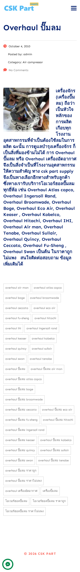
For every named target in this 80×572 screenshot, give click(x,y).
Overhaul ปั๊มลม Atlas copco (23, 379)
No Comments (18, 70)
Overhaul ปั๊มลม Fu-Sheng (21, 419)
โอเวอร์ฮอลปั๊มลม (16, 501)
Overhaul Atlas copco (48, 287)
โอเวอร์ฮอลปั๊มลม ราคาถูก (49, 501)
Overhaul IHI (13, 328)
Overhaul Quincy (15, 348)
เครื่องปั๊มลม (50, 490)
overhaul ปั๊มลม (15, 369)
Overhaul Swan (14, 358)
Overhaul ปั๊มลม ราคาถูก (20, 470)
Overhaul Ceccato (16, 308)
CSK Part (47, 554)
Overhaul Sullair (42, 348)
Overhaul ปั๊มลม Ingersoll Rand (24, 430)
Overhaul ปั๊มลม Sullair (54, 450)
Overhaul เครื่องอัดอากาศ (21, 490)
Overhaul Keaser (15, 338)
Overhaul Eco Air (44, 308)
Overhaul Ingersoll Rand (41, 328)
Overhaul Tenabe (41, 358)
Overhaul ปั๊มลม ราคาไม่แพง (23, 480)
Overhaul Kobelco (43, 338)
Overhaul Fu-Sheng (17, 318)
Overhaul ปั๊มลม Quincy (20, 450)
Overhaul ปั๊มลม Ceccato (21, 409)
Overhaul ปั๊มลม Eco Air (57, 409)
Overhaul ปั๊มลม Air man (46, 369)
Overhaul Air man (16, 287)
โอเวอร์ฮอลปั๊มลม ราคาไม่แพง (24, 511)
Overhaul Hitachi (45, 318)
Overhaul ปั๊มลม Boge (19, 389)
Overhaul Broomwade (44, 297)
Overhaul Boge (15, 297)
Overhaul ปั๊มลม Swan (19, 460)
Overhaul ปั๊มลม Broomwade (24, 399)
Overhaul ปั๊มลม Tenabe (53, 460)
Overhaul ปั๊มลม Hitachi (58, 419)
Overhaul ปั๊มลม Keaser (20, 440)
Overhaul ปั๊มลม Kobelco (56, 440)
